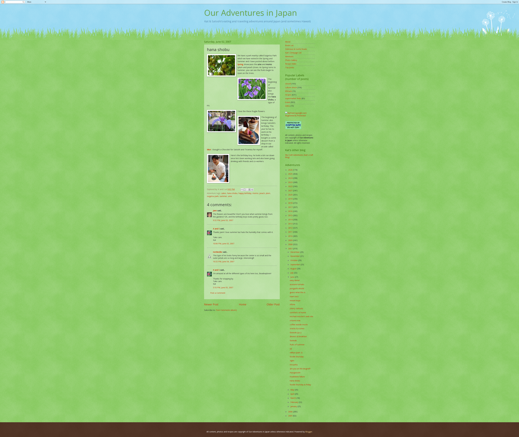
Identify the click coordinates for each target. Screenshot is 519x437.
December (295, 252)
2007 (290, 248)
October (294, 260)
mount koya (295, 300)
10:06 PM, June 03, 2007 (223, 243)
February (294, 402)
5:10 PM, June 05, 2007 (223, 287)
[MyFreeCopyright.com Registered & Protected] (300, 115)
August (293, 268)
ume (230, 196)
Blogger (308, 431)
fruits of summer (297, 344)
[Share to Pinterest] (252, 189)
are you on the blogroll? (300, 368)
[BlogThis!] (244, 189)
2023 (290, 182)
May (292, 389)
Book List (289, 45)
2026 (290, 170)
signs (292, 360)
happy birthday (245, 193)
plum (268, 193)
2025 (290, 174)
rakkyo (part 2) (296, 352)
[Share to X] (247, 189)
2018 (290, 203)
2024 (290, 178)
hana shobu (232, 193)
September (295, 264)
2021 (290, 190)
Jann (215, 210)
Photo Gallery (291, 60)
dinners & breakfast (298, 336)
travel (287, 102)
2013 (290, 223)
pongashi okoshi (297, 288)
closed (288, 83)
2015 (290, 215)
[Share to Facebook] (249, 189)
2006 (290, 411)
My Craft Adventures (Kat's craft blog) (299, 156)
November (295, 256)
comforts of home (298, 312)
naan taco (294, 296)
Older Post (273, 304)
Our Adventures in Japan (250, 12)
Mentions (289, 56)
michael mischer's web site (301, 316)
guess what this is (297, 292)
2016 (290, 211)
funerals (293, 340)
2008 (290, 244)
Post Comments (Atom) (226, 310)
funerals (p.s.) (295, 332)
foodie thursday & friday (300, 384)
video (287, 106)
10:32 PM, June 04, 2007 (223, 261)
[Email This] (242, 189)
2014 (290, 219)
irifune (292, 304)
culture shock (291, 87)
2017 (290, 207)
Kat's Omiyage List (293, 52)
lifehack (288, 91)
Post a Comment (217, 293)
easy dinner (295, 280)
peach (262, 193)
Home (242, 304)
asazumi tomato (297, 284)
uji (291, 348)
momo (255, 193)
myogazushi (295, 372)
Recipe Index (290, 63)
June (292, 277)
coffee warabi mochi (299, 324)
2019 (290, 198)
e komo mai (295, 320)
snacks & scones (297, 328)
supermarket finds (293, 98)
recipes (288, 94)
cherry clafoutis (296, 308)
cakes (223, 193)
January (293, 406)
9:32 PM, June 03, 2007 (223, 220)
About (287, 41)
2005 (290, 415)
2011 (290, 232)
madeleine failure (297, 376)
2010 (290, 236)
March (293, 398)
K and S (216, 228)
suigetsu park (213, 196)
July (292, 272)
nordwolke (217, 252)
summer (223, 196)
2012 (290, 228)
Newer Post (211, 304)
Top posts (289, 67)
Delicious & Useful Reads (296, 49)
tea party (294, 364)
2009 (290, 240)
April (292, 394)
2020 (290, 194)
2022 (290, 186)
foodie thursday (297, 356)
